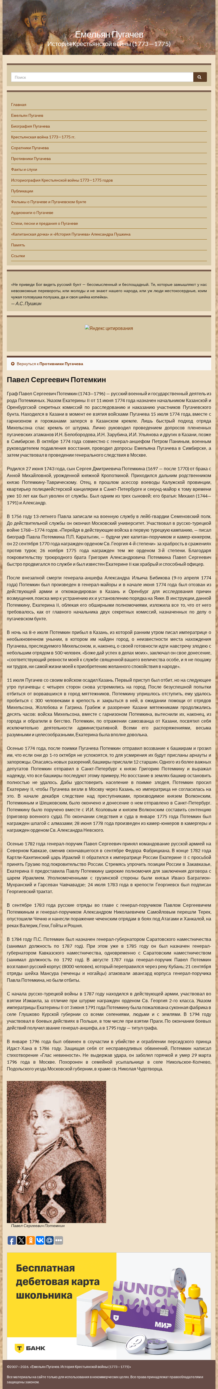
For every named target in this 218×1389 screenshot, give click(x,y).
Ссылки (18, 255)
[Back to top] (205, 1376)
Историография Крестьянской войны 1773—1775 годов (62, 180)
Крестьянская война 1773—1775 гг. (43, 136)
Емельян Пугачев (109, 33)
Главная (18, 104)
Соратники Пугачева (30, 147)
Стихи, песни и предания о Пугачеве (44, 223)
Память (18, 244)
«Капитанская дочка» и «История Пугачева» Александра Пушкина (71, 234)
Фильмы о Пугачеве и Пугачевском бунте (48, 201)
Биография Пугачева (30, 126)
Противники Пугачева (31, 158)
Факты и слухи (24, 169)
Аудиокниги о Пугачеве (32, 212)
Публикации (22, 190)
